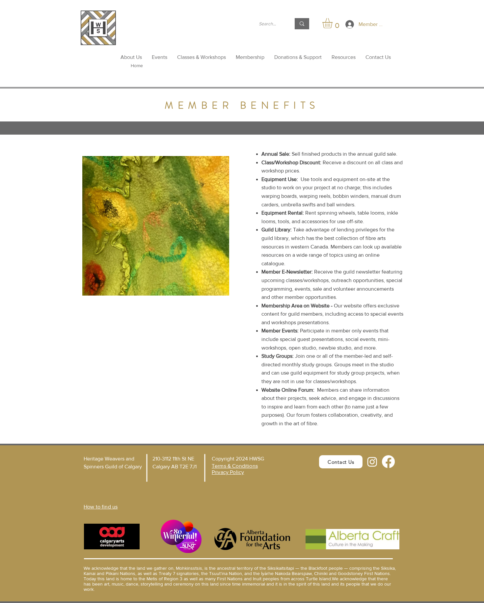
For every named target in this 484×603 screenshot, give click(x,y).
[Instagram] (372, 461)
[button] (333, 23)
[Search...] (302, 23)
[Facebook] (388, 461)
